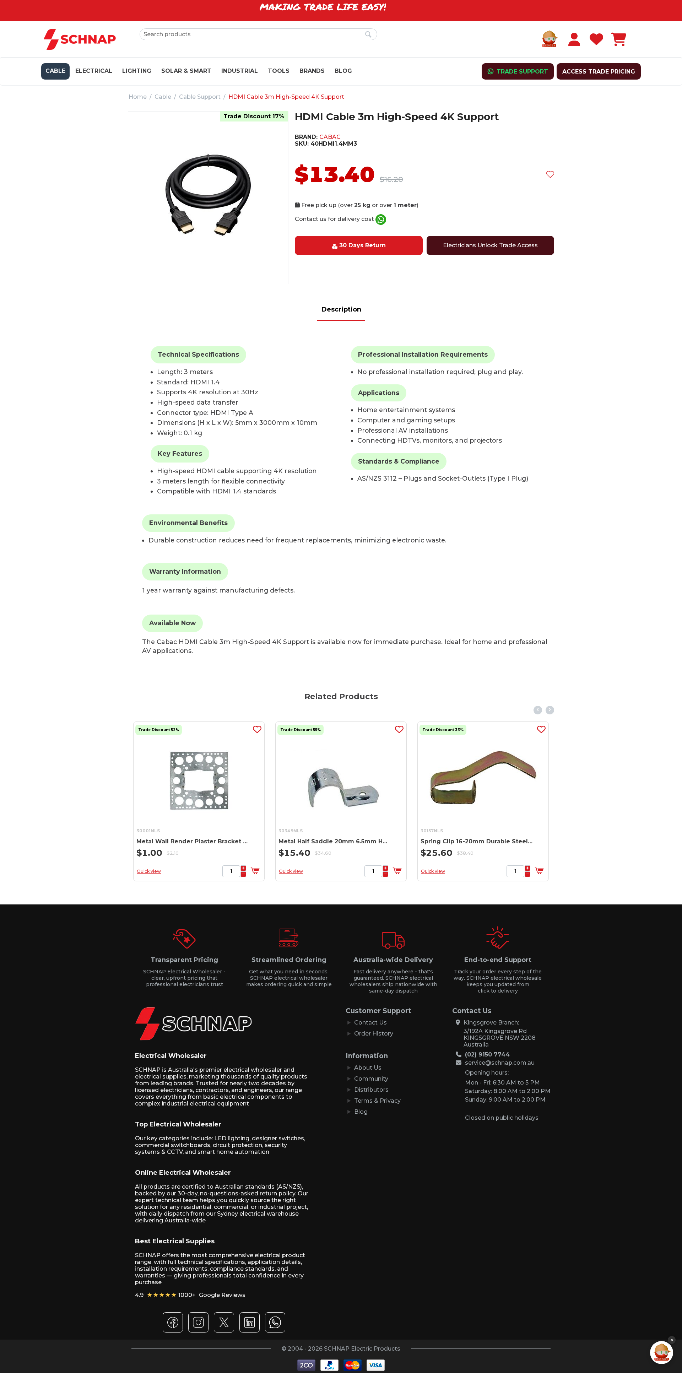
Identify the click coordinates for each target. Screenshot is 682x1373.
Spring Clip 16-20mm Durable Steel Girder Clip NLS (477, 841)
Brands (312, 70)
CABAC (330, 137)
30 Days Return (362, 245)
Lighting (136, 70)
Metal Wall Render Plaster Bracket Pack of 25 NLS (192, 841)
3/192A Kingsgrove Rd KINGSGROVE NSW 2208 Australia (500, 1038)
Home (138, 96)
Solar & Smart (186, 70)
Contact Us (370, 1022)
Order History (373, 1033)
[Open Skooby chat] (661, 1352)
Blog (343, 70)
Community (371, 1078)
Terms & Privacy (377, 1100)
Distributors (371, 1089)
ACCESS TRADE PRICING (598, 71)
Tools (278, 70)
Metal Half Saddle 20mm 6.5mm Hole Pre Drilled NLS (334, 841)
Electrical (93, 70)
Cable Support (200, 96)
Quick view (149, 871)
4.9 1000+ (190, 1295)
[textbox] (258, 34)
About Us (367, 1067)
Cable (55, 70)
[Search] (368, 34)
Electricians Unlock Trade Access (490, 245)
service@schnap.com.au (500, 1062)
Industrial (239, 70)
